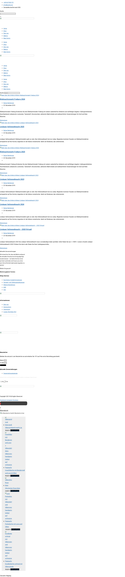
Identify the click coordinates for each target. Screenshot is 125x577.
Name (2, 360)
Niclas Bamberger (8, 103)
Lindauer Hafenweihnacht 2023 (12, 179)
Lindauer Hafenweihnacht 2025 (12, 127)
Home (5, 28)
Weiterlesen (3, 120)
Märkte (5, 36)
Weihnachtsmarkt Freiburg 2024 (12, 99)
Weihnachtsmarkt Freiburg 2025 (12, 152)
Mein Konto (6, 38)
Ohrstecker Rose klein (12, 488)
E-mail (2, 363)
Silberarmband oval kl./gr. (13, 427)
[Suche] (0, 16)
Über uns (6, 33)
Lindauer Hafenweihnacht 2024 (12, 204)
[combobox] (8, 14)
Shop (4, 31)
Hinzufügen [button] (14, 430)
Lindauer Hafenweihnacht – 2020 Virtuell (16, 229)
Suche (2, 93)
